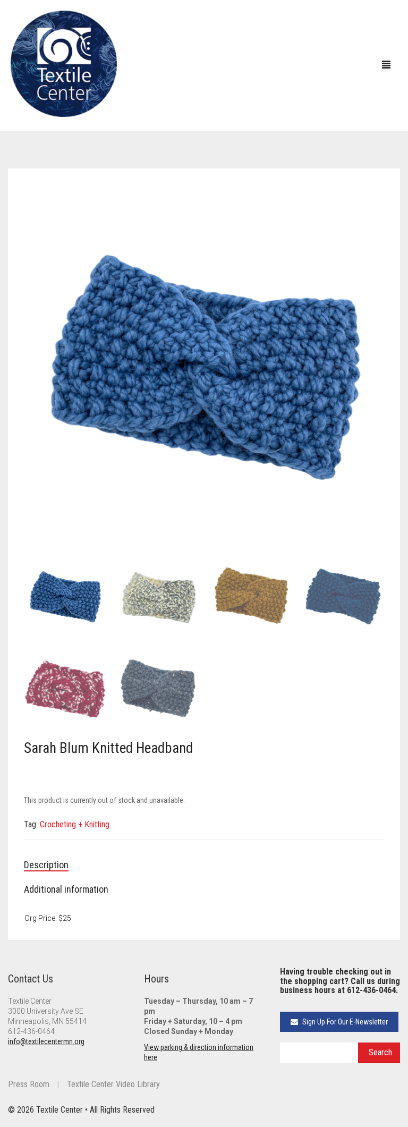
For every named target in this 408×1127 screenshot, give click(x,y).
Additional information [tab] (66, 889)
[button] (370, 197)
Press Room (28, 1084)
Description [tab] (46, 864)
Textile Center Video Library (113, 1084)
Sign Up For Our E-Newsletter (344, 1022)
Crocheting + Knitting (74, 824)
